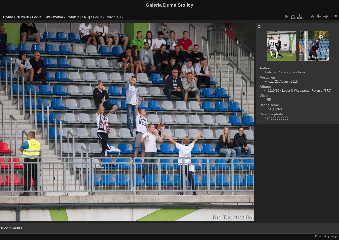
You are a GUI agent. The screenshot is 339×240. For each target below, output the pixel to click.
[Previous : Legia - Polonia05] (319, 16)
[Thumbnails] (312, 16)
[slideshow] (286, 16)
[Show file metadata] (293, 16)
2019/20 (22, 17)
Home (8, 17)
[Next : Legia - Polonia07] (325, 16)
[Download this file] (299, 16)
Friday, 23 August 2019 (281, 81)
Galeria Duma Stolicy (169, 5)
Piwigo (334, 236)
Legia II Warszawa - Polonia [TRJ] (61, 17)
